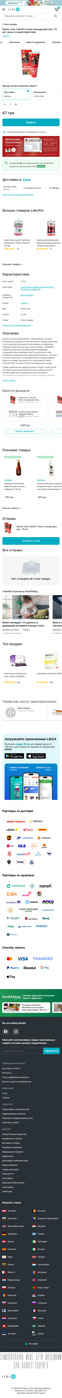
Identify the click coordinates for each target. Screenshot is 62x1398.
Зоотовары (7, 1178)
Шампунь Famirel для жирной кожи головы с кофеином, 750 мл (15, 486)
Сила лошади (27, 295)
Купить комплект (24, 431)
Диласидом (24, 708)
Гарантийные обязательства (15, 1109)
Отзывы (56, 42)
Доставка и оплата (11, 1068)
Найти (56, 16)
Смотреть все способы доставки (17, 194)
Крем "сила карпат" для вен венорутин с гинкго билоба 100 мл (17, 243)
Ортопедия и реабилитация (15, 1161)
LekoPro (6, 36)
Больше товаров (11, 264)
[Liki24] (9, 1376)
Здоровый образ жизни (13, 1183)
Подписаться (51, 1050)
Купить (31, 122)
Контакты (7, 1073)
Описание (14, 42)
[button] (16, 94)
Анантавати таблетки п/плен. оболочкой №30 (15, 675)
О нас (4, 1093)
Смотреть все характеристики (16, 325)
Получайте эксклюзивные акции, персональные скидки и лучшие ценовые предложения (28, 1041)
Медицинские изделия (12, 1152)
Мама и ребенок (9, 1165)
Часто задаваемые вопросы (15, 1077)
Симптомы (7, 1191)
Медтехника (8, 1156)
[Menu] (3, 9)
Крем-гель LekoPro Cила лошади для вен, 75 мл (28, 399)
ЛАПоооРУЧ (8, 1174)
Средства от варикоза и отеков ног (37, 287)
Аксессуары (8, 1187)
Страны (6, 1098)
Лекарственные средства (14, 1134)
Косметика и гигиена (12, 1138)
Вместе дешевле (36, 42)
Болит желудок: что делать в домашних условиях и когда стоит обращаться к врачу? (23, 624)
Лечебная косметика (31, 289)
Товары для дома (10, 1169)
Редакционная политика (14, 1114)
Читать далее (8, 380)
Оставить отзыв (31, 541)
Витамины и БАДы (11, 1143)
